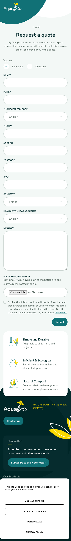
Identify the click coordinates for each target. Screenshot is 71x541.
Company (41, 66)
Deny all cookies (35, 511)
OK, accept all (35, 501)
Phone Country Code (15, 109)
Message (8, 228)
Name (7, 75)
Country (9, 194)
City (6, 177)
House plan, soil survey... (17, 276)
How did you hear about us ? (19, 211)
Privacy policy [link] (34, 532)
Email (7, 92)
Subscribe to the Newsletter (28, 462)
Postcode (9, 160)
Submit (59, 322)
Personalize (34, 522)
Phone (7, 126)
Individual (17, 66)
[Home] (12, 3)
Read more (61, 312)
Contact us (13, 420)
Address (8, 143)
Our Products (11, 476)
